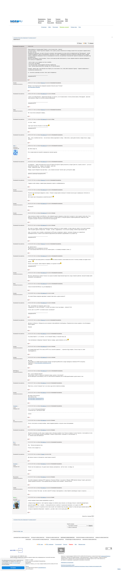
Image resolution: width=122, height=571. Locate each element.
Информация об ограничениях (67, 562)
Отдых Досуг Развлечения (23, 37)
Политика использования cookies (67, 565)
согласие (15, 563)
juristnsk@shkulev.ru (42, 567)
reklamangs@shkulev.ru (105, 556)
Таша (22, 531)
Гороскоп (58, 19)
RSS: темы (40, 544)
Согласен (13, 567)
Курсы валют (50, 22)
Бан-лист (65, 544)
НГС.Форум (16, 37)
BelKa (19, 531)
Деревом (91, 43)
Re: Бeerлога (43, 333)
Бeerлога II (43, 82)
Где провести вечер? (32, 37)
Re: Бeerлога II (44, 93)
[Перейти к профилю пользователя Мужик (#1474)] (16, 508)
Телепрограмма (59, 20)
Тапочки (42, 454)
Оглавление (43, 27)
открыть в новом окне (72, 527)
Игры (66, 19)
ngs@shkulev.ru (26, 566)
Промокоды (59, 22)
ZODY (66, 20)
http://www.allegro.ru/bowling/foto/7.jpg (36, 399)
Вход (80, 27)
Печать (80, 43)
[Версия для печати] (28, 79)
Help (76, 544)
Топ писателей (58, 544)
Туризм (49, 19)
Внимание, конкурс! (64, 27)
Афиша (49, 20)
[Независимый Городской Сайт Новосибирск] (16, 21)
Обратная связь (81, 544)
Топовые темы (74, 27)
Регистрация (55, 27)
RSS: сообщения (49, 544)
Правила (71, 544)
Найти (49, 27)
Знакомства (41, 20)
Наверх (119, 568)
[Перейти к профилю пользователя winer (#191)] (15, 154)
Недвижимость (42, 19)
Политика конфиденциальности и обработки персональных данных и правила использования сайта (81, 566)
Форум (39, 22)
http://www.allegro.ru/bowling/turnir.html (43, 362)
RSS (85, 43)
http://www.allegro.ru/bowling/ (34, 87)
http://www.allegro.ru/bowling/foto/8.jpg (36, 398)
